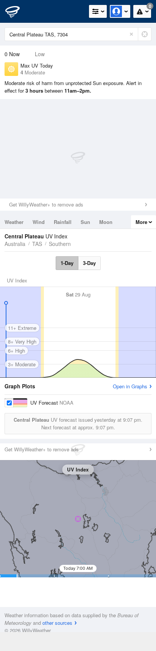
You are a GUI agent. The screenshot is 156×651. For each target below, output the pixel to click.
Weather (14, 221)
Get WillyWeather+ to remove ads (46, 204)
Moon (105, 221)
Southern (60, 243)
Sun (85, 221)
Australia (15, 243)
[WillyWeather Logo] (17, 11)
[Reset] (131, 34)
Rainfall (63, 221)
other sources (57, 622)
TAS (37, 243)
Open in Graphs (130, 386)
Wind (39, 221)
